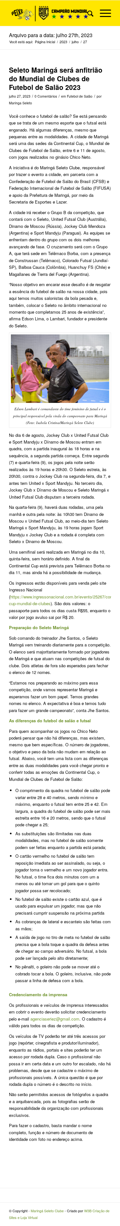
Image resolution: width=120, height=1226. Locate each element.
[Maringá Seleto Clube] (50, 13)
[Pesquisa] (87, 13)
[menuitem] (87, 13)
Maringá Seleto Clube (47, 1210)
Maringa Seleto (20, 102)
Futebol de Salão (79, 96)
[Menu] (102, 13)
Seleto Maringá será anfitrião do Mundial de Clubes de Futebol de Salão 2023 (55, 78)
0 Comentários (46, 96)
